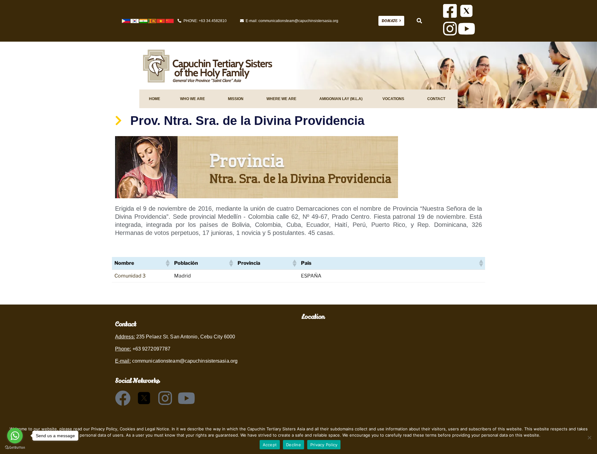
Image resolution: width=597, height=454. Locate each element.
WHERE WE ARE (281, 99)
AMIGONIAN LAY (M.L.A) (341, 99)
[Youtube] (466, 28)
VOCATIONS (393, 99)
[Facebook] (123, 398)
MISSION (235, 99)
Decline (293, 444)
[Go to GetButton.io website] (15, 448)
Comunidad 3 (130, 276)
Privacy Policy (324, 444)
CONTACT (436, 99)
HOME (154, 99)
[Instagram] (450, 28)
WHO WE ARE (192, 99)
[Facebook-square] (450, 11)
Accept (270, 444)
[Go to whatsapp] (15, 435)
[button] (419, 21)
